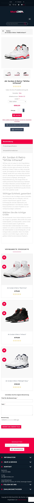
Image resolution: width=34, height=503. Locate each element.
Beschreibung (8, 141)
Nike (20, 93)
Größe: (16, 99)
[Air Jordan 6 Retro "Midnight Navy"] (17, 362)
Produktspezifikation (10, 146)
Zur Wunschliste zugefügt (18, 125)
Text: (2, 404)
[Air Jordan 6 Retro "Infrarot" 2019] (17, 315)
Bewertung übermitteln (11, 427)
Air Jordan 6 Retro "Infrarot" (17, 334)
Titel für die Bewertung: (9, 398)
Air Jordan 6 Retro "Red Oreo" (17, 288)
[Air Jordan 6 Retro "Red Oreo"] (17, 269)
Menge (13, 110)
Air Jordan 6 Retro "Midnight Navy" (17, 381)
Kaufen (18, 115)
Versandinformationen (10, 150)
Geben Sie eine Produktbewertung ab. (17, 90)
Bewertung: (4, 417)
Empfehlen (18, 129)
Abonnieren (18, 449)
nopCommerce (22, 499)
